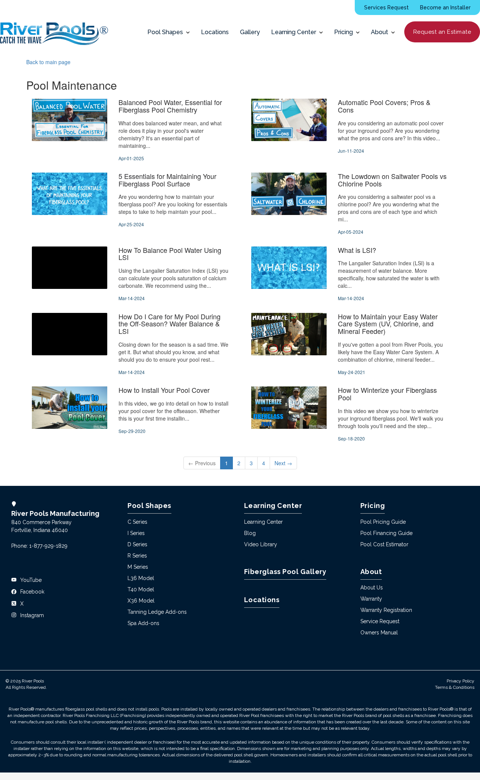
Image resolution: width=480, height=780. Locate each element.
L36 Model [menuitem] (141, 578)
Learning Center (295, 32)
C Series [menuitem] (137, 522)
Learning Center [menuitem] (263, 522)
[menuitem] (386, 8)
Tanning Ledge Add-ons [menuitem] (157, 612)
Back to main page (48, 62)
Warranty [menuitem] (371, 599)
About (381, 32)
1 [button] (226, 463)
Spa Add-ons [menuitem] (143, 623)
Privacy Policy (460, 681)
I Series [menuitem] (136, 533)
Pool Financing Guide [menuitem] (386, 533)
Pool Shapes (166, 32)
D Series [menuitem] (137, 544)
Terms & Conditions (454, 687)
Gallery (250, 32)
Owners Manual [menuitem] (379, 633)
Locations (215, 32)
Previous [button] (202, 463)
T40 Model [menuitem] (141, 589)
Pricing (345, 32)
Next (283, 463)
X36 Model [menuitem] (141, 601)
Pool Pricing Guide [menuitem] (383, 522)
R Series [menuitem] (137, 556)
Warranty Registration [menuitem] (386, 610)
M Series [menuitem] (138, 567)
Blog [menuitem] (250, 533)
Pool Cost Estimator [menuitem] (384, 544)
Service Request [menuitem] (379, 621)
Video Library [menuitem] (260, 544)
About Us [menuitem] (371, 588)
